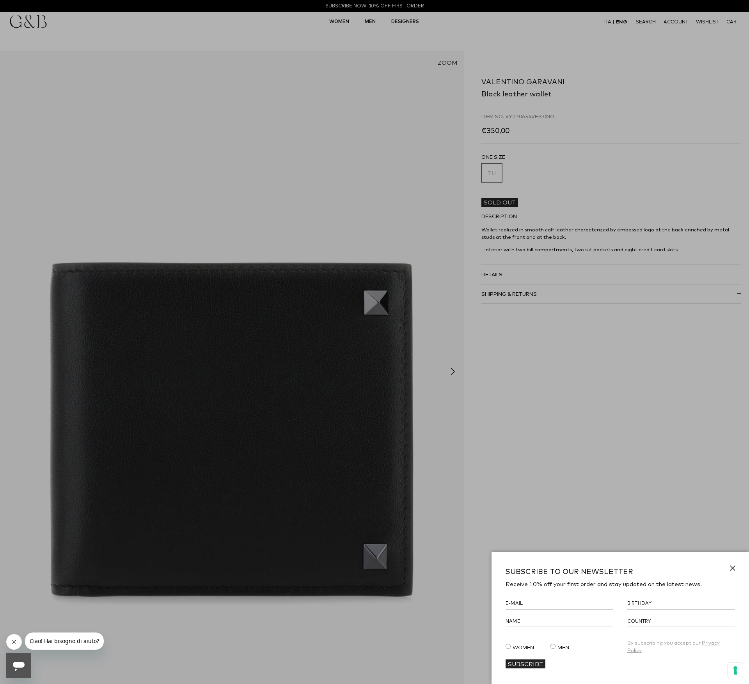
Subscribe (525, 664)
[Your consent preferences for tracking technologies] (735, 670)
